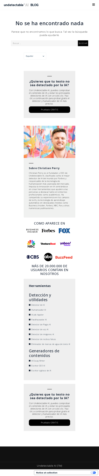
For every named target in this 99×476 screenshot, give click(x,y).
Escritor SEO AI (38, 365)
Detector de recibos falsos (43, 339)
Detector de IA (38, 305)
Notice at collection (46, 472)
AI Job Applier (37, 315)
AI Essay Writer (38, 361)
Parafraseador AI (39, 319)
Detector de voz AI (39, 329)
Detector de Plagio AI (41, 324)
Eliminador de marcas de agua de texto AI (50, 344)
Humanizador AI (38, 310)
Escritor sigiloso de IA (41, 370)
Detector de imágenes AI (42, 334)
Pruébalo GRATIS (49, 109)
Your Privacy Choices (75, 472)
